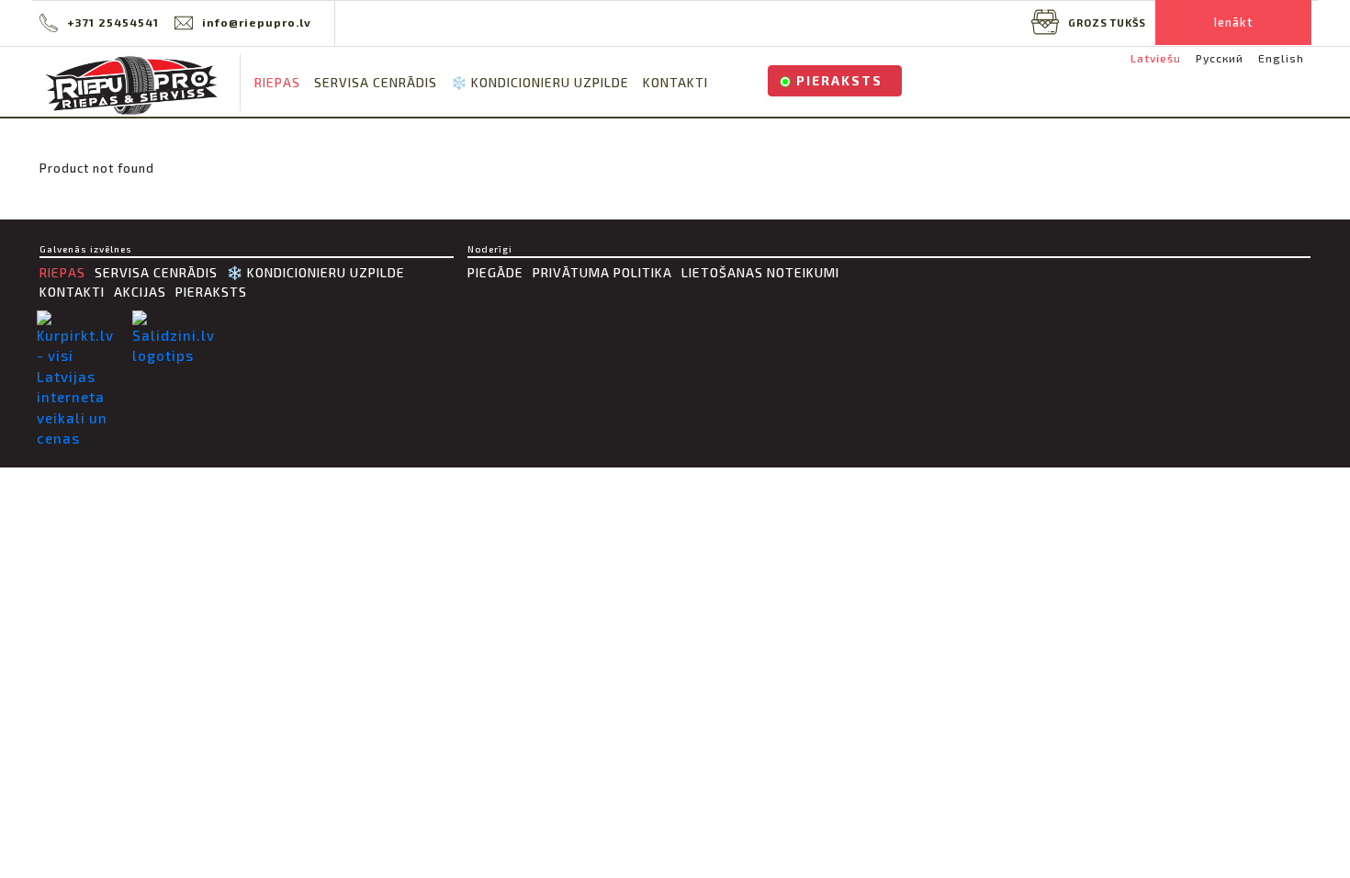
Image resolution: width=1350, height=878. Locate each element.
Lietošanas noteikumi (760, 272)
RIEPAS (277, 82)
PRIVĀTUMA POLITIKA (602, 272)
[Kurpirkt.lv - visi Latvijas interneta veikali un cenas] (80, 379)
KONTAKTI (675, 82)
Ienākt (1233, 22)
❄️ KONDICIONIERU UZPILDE (540, 82)
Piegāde (495, 272)
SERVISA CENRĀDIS (375, 82)
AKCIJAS (140, 291)
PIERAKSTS (839, 80)
